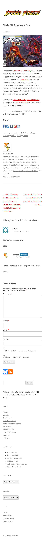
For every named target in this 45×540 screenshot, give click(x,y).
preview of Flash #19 (22, 71)
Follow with (12, 461)
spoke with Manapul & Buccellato (26, 99)
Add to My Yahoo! (13, 455)
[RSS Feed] (10, 374)
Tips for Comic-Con (9, 432)
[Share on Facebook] (4, 126)
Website (6, 339)
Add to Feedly (12, 452)
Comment (7, 294)
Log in (5, 512)
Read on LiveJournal (14, 458)
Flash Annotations (9, 421)
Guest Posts (7, 418)
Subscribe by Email (14, 467)
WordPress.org (8, 521)
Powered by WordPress (10, 536)
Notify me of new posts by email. (16, 357)
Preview (6, 136)
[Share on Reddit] (18, 126)
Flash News (25, 133)
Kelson (25, 136)
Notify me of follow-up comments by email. (20, 351)
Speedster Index (9, 429)
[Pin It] (15, 126)
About (5, 412)
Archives (6, 438)
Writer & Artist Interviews (12, 424)
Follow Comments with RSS (17, 464)
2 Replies (6, 31)
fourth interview (22, 102)
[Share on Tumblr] (11, 126)
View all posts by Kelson (12, 176)
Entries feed (7, 515)
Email (6, 330)
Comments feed (8, 518)
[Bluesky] (5, 374)
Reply (5, 246)
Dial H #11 (25, 79)
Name (6, 321)
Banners (6, 435)
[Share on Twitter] (7, 126)
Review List (7, 426)
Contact (6, 415)
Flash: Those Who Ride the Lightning (26, 171)
